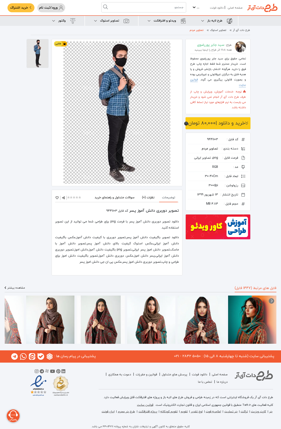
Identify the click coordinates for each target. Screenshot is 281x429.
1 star (68, 198)
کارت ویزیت (258, 412)
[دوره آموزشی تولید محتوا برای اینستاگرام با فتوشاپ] (218, 226)
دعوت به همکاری (119, 374)
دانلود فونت (216, 8)
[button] (271, 301)
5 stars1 (80, 198)
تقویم (184, 412)
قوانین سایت (145, 405)
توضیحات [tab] (168, 197)
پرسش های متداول (174, 374)
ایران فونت (108, 412)
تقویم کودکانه (169, 412)
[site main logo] (262, 7)
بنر (270, 412)
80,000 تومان (216, 123)
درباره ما (222, 382)
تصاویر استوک (218, 30)
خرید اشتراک (19, 7)
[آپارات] (47, 372)
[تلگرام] (42, 372)
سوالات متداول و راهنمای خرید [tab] (115, 197)
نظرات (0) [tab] (148, 197)
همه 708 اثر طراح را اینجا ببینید (213, 50)
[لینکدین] (63, 372)
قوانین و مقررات (146, 374)
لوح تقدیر (197, 412)
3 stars (74, 198)
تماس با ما (205, 382)
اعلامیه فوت (213, 412)
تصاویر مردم (197, 30)
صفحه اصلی (235, 8)
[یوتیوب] (52, 372)
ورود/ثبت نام (49, 7)
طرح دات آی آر (241, 30)
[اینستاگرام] (37, 372)
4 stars (77, 198)
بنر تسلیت (231, 412)
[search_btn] (106, 7)
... (197, 7)
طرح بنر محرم (126, 412)
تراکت (244, 412)
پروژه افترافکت (148, 412)
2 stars (71, 198)
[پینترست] (58, 372)
